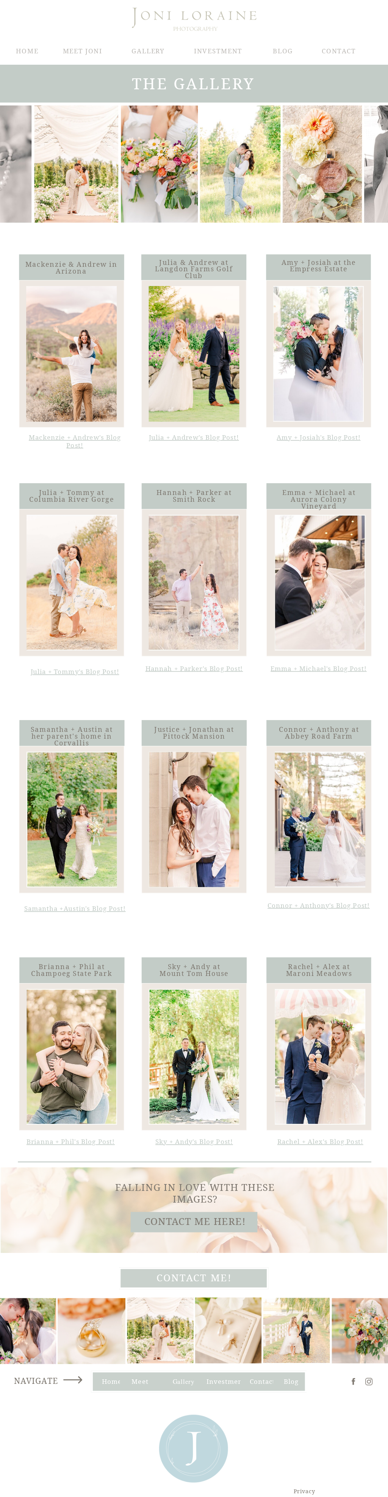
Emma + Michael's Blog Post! (318, 668)
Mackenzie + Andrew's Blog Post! (75, 441)
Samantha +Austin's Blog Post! (75, 908)
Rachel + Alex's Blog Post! (320, 1141)
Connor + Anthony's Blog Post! (319, 905)
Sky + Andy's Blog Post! (194, 1141)
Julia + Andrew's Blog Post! (194, 437)
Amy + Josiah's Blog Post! (318, 437)
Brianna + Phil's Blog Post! (71, 1141)
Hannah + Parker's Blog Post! (194, 668)
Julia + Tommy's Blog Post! (75, 671)
